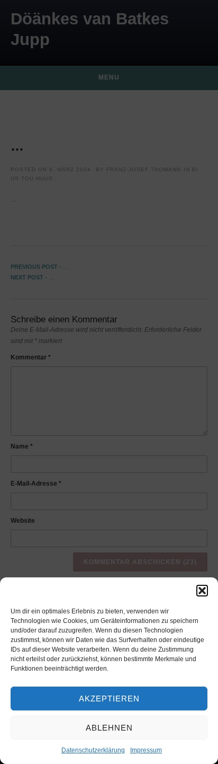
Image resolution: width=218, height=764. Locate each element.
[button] (202, 590)
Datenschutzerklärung (93, 750)
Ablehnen (109, 727)
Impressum (146, 750)
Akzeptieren (109, 698)
